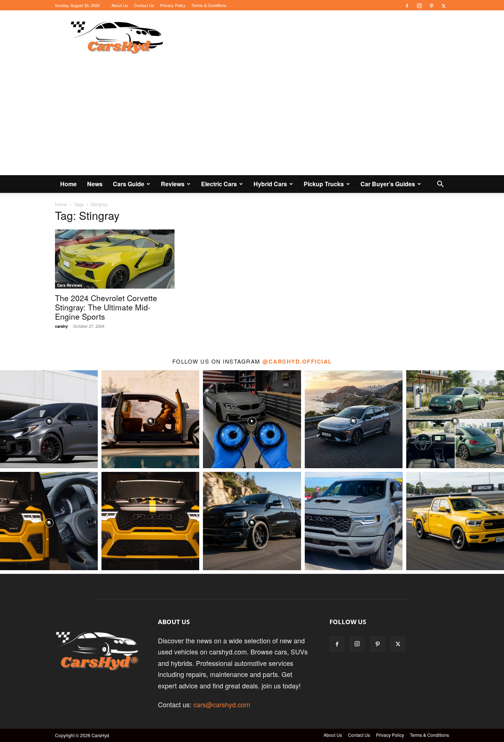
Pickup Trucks (324, 184)
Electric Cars (219, 184)
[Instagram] (419, 5)
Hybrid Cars (270, 184)
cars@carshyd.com (221, 704)
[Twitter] (443, 5)
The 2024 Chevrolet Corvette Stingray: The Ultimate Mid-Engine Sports (106, 307)
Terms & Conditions (209, 5)
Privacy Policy (173, 5)
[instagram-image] (49, 419)
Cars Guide (128, 184)
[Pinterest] (431, 5)
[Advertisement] (252, 119)
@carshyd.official (297, 361)
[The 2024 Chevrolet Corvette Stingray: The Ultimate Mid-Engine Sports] (115, 259)
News (95, 184)
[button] (440, 184)
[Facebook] (406, 5)
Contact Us (144, 5)
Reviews (172, 184)
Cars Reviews (69, 285)
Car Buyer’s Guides (387, 184)
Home (68, 184)
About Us (119, 5)
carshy (61, 326)
